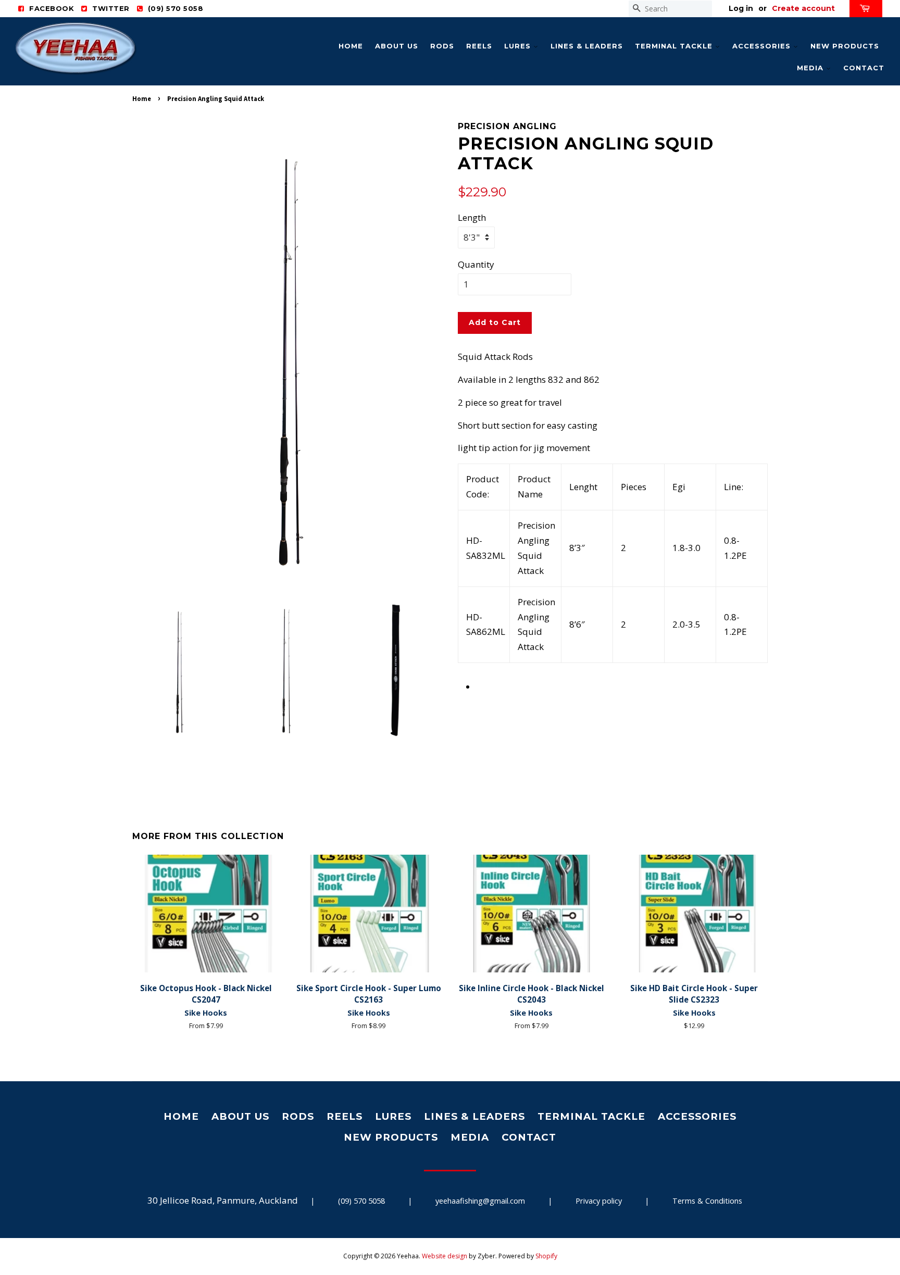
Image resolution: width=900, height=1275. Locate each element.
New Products (844, 46)
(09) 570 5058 (361, 1201)
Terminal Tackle (675, 46)
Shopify (546, 1256)
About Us (396, 46)
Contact (863, 68)
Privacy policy (599, 1201)
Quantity (476, 264)
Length (472, 217)
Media (811, 68)
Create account (803, 8)
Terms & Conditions (707, 1201)
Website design (444, 1256)
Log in (741, 8)
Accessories (762, 46)
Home (351, 46)
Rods (442, 46)
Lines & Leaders (587, 46)
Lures (518, 46)
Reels (479, 46)
